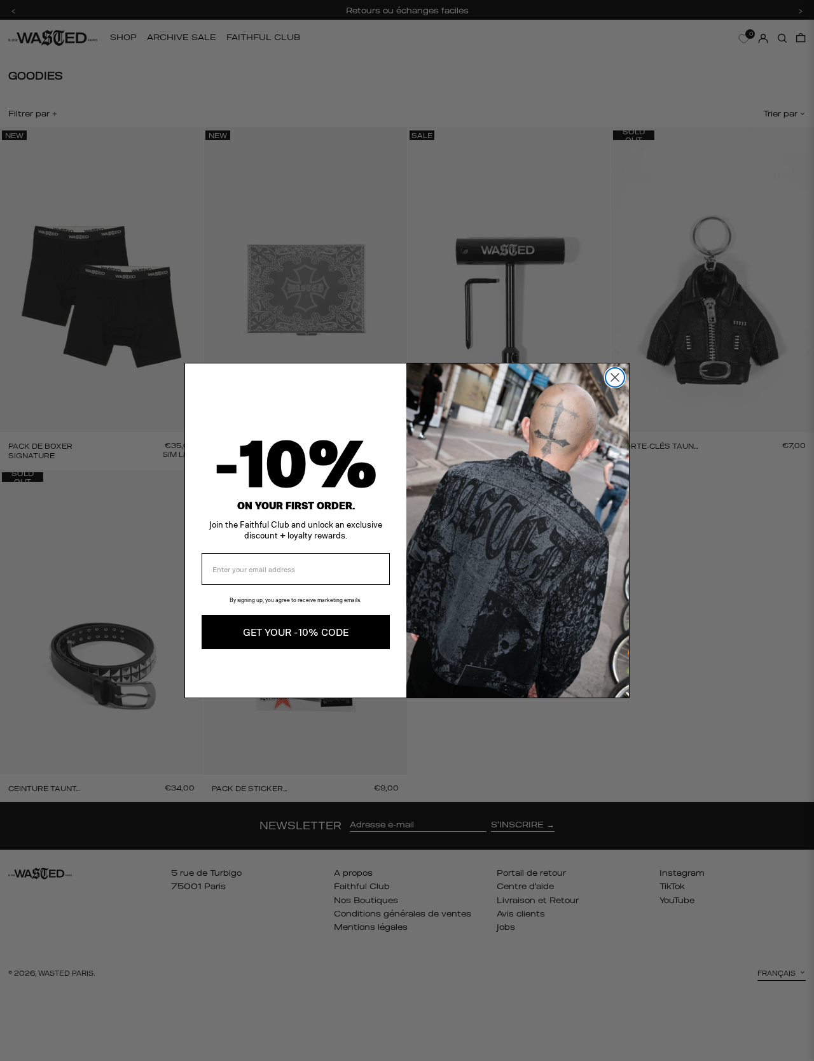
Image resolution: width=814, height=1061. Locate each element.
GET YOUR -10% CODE (295, 632)
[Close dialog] (614, 377)
